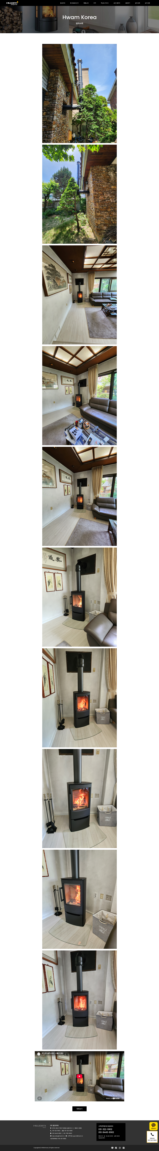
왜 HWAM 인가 (74, 3)
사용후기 (127, 3)
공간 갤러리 (117, 3)
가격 (94, 3)
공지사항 (147, 3)
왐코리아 (62, 3)
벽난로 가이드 (105, 3)
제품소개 (85, 3)
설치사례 (137, 3)
